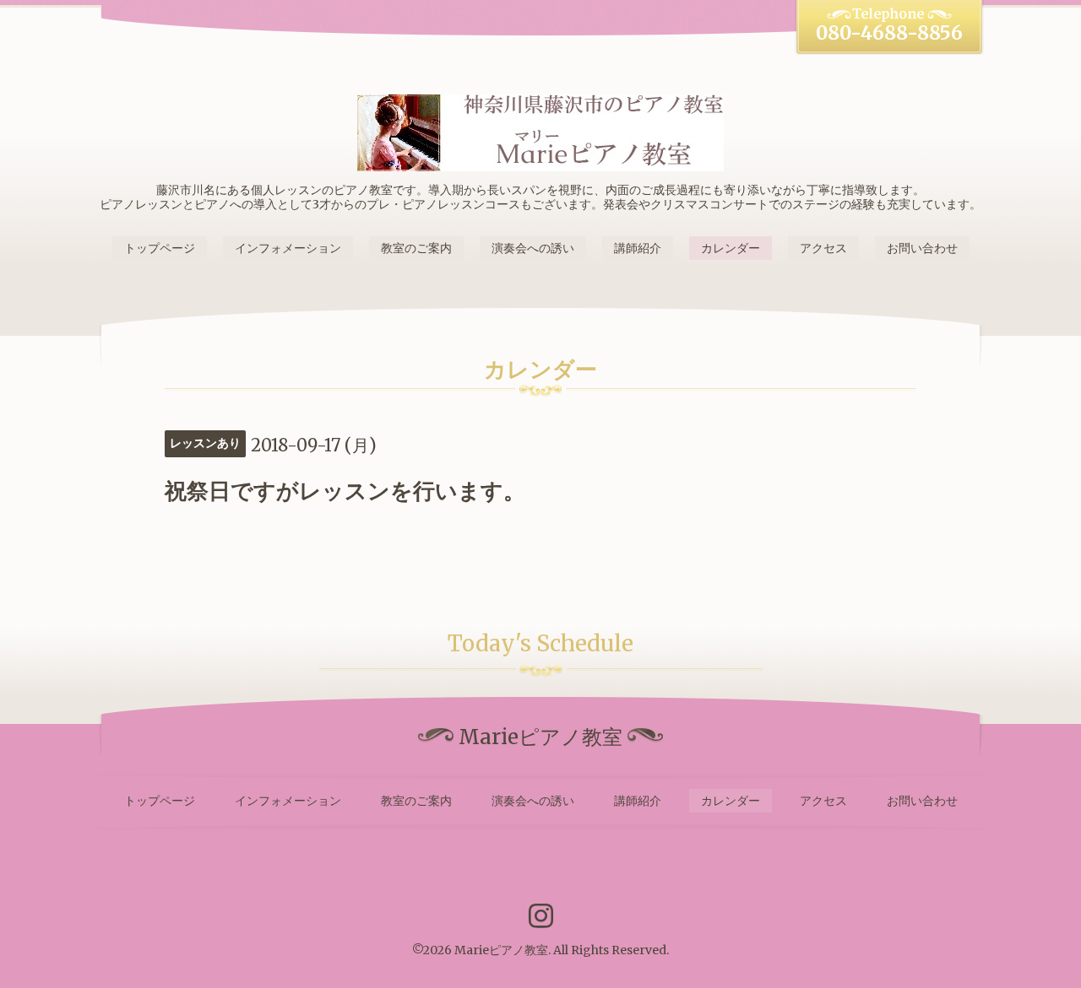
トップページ (159, 248)
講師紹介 (637, 248)
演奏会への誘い (533, 248)
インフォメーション (288, 248)
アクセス (823, 248)
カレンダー (730, 248)
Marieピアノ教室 (501, 950)
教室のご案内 (416, 248)
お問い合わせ (922, 248)
